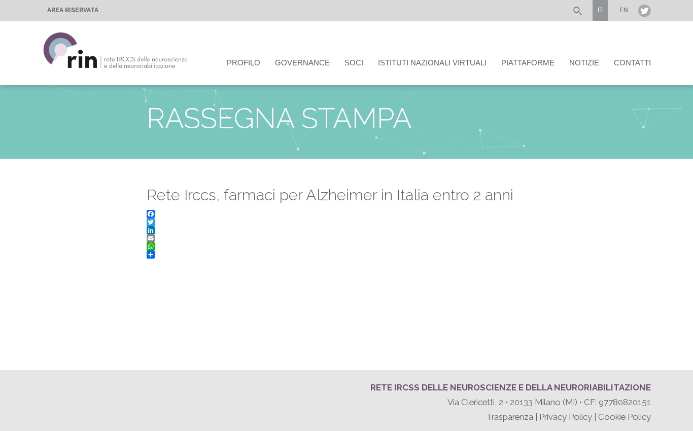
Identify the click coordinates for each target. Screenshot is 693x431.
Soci (353, 62)
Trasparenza (510, 417)
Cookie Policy (624, 417)
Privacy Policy (565, 417)
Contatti (632, 62)
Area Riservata (72, 10)
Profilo (243, 62)
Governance (302, 62)
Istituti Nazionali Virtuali (432, 62)
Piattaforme (528, 62)
